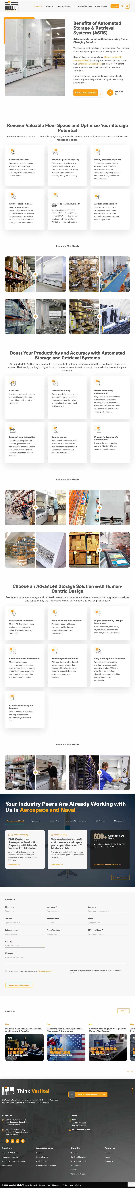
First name (10, 907)
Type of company (54, 930)
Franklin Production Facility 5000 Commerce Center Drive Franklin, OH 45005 (16, 1122)
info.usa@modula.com (81, 1129)
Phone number (53, 918)
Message (9, 953)
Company (92, 907)
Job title (9, 918)
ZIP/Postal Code (95, 930)
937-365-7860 (80, 1123)
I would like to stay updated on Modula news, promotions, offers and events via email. (95, 971)
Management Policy (60, 1185)
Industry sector (12, 930)
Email (91, 918)
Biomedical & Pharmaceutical (77, 820)
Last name (52, 907)
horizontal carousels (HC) (90, 63)
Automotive (54, 820)
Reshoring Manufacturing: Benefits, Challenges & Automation (65, 1030)
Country (9, 941)
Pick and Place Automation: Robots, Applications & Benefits (23, 1030)
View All (123, 1011)
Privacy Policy (44, 1185)
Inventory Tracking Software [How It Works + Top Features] (107, 1030)
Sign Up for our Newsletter (91, 1094)
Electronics (100, 820)
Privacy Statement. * (45, 971)
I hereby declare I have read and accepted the (30, 971)
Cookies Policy (75, 1185)
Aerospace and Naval (15, 820)
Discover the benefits (85, 92)
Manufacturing (120, 820)
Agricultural (35, 820)
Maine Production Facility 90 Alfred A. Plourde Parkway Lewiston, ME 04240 (16, 1132)
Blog (7, 1024)
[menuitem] (38, 6)
